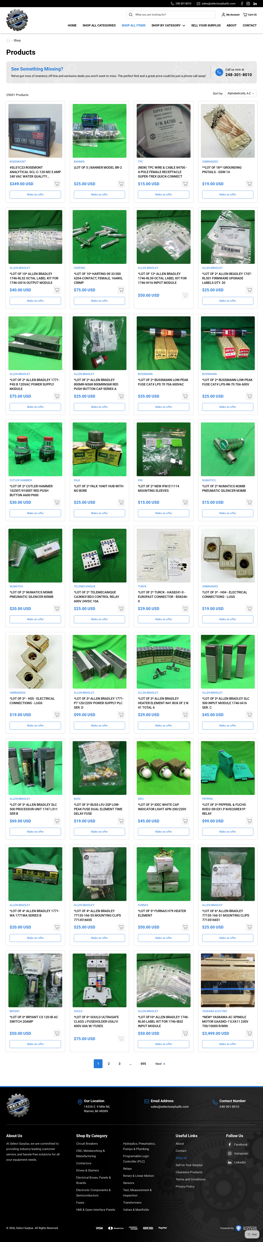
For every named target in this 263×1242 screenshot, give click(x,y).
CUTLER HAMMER (21, 480)
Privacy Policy (185, 1186)
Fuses (80, 1202)
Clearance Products (189, 1172)
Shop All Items (133, 25)
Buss (77, 798)
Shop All (181, 1158)
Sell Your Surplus (206, 25)
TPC (140, 161)
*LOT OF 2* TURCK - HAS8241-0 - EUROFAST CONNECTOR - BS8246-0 (163, 596)
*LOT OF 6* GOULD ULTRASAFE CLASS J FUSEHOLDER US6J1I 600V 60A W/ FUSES (96, 1021)
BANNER (79, 161)
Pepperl (207, 798)
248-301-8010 (238, 75)
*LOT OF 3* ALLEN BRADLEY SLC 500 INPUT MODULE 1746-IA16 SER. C (225, 703)
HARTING (79, 268)
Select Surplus (24, 1228)
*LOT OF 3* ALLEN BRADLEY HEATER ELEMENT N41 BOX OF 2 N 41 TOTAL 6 (163, 703)
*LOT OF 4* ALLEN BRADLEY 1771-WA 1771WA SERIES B (34, 913)
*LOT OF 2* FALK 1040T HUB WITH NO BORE (98, 488)
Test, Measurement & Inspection (137, 1192)
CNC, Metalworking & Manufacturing (90, 1153)
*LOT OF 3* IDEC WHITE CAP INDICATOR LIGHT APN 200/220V (162, 807)
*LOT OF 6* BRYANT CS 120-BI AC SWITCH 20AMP (34, 1019)
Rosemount (18, 161)
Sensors (128, 1183)
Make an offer (35, 194)
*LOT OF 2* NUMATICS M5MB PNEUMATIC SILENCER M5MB (31, 594)
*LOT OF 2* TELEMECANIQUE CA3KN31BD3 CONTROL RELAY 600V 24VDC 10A (96, 596)
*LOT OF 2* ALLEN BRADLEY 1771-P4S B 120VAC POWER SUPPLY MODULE (34, 384)
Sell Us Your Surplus (189, 1165)
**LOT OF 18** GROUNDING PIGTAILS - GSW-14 (222, 170)
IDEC (141, 798)
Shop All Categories (99, 25)
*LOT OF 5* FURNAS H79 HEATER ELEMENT (162, 913)
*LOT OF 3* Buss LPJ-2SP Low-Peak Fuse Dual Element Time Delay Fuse (98, 809)
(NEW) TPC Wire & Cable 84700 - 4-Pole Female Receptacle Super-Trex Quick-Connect (162, 172)
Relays (127, 1168)
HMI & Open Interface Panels (95, 1209)
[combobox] (170, 15)
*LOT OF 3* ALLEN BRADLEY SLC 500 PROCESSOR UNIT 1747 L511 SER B (34, 809)
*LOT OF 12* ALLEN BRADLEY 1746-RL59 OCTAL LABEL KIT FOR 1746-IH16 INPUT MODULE (162, 278)
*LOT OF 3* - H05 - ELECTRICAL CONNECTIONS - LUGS (32, 701)
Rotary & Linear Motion (138, 1176)
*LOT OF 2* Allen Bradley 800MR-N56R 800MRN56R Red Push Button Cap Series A (96, 384)
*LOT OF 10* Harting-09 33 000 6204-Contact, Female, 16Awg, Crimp (98, 278)
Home (72, 25)
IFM (140, 480)
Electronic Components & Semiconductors (93, 1192)
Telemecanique (85, 586)
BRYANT (15, 1011)
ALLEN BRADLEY (20, 268)
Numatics (209, 480)
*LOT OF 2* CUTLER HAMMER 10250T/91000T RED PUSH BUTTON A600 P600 (31, 490)
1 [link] (98, 1064)
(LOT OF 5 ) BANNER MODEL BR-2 (98, 167)
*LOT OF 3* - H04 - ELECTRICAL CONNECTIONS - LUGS (224, 594)
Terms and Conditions (190, 1179)
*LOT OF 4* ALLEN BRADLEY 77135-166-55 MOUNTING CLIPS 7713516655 (97, 915)
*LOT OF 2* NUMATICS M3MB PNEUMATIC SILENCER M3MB (224, 488)
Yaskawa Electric (214, 1011)
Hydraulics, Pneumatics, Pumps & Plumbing (139, 1146)
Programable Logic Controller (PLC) (136, 1158)
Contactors (83, 1163)
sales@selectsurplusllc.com (170, 1106)
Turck (142, 586)
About (232, 25)
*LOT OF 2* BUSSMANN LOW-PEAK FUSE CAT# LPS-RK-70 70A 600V (227, 382)
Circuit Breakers (87, 1143)
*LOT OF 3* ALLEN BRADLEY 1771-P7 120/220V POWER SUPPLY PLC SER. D (99, 703)
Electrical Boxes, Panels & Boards (93, 1180)
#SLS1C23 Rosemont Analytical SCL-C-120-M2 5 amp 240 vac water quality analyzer (35, 172)
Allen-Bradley (212, 268)
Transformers (132, 1202)
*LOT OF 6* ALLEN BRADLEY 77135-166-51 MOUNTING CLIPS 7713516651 (225, 915)
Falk (77, 480)
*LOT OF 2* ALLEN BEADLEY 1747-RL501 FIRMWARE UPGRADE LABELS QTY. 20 (227, 278)
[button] (250, 15)
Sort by (218, 93)
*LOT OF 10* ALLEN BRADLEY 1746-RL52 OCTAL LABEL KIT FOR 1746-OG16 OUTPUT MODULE (34, 278)
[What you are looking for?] (131, 15)
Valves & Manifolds (136, 1209)
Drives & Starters (87, 1170)
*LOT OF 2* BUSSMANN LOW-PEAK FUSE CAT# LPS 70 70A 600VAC (163, 382)
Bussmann (145, 374)
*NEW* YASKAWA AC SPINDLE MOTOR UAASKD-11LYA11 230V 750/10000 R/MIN (225, 1021)
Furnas (143, 905)
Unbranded (210, 161)
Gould (78, 1011)
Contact (250, 25)
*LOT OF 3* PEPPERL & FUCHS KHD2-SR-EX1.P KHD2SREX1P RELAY (224, 809)
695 (143, 1064)
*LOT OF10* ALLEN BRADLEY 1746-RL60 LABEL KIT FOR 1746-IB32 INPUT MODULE (163, 1021)
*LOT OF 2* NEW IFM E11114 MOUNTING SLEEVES (158, 488)
